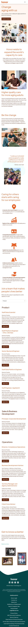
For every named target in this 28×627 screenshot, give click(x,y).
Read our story (5, 544)
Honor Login (14, 598)
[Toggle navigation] (25, 2)
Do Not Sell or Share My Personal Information (14, 621)
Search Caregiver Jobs (14, 606)
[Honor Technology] (4, 2)
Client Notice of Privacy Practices (14, 619)
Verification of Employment (14, 604)
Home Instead (14, 608)
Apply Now (5, 326)
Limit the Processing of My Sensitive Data (14, 623)
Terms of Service (14, 617)
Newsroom (14, 602)
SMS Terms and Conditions (14, 615)
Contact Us (14, 600)
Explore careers (6, 19)
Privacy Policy (14, 613)
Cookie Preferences (14, 625)
